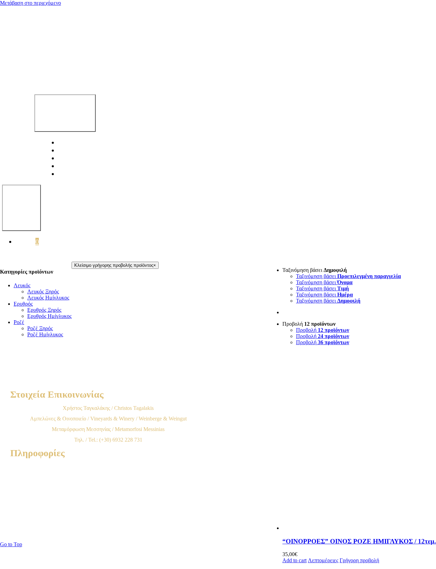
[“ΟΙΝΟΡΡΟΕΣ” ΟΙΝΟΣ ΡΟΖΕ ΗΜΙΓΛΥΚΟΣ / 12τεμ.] (359, 441)
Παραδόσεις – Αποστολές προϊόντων (108, 498)
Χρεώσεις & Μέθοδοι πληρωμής (108, 488)
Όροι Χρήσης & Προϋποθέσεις (108, 467)
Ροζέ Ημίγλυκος (45, 334)
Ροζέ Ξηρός (40, 328)
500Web (166, 531)
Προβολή (322, 330)
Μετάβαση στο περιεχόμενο (30, 3)
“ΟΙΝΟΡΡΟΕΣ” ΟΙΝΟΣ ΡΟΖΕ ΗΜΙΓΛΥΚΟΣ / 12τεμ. (359, 541)
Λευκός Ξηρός (43, 291)
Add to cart (294, 560)
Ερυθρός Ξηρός (44, 310)
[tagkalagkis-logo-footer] (170, 382)
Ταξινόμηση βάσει (348, 276)
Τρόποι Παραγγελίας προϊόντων (108, 477)
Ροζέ (19, 322)
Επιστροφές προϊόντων (108, 509)
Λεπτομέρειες (323, 560)
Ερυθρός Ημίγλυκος (49, 316)
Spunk (213, 531)
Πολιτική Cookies (108, 519)
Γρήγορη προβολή (359, 560)
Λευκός (22, 285)
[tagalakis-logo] (214, 77)
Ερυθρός (23, 304)
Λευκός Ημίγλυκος (48, 298)
